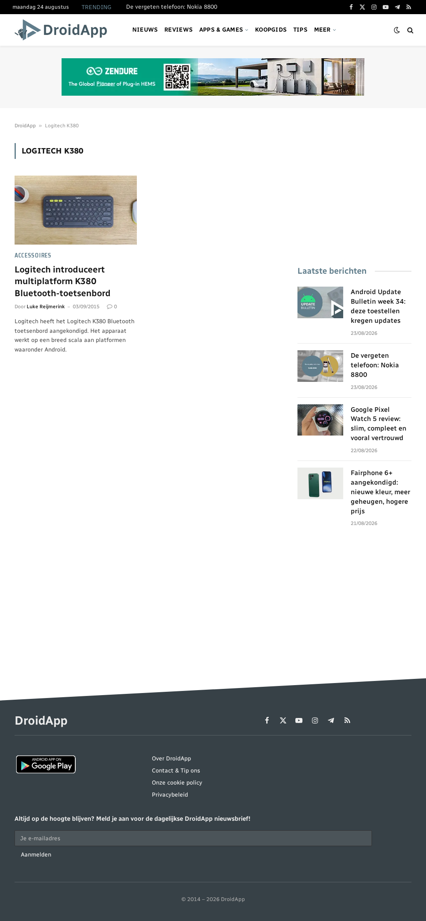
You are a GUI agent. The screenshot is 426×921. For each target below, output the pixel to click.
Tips (300, 29)
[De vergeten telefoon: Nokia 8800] (320, 366)
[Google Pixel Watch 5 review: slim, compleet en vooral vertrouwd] (320, 420)
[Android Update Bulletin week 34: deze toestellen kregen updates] (320, 302)
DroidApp (25, 126)
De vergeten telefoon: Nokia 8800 (171, 6)
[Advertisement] (354, 195)
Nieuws (145, 29)
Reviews (178, 29)
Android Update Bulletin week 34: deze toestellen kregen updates (378, 306)
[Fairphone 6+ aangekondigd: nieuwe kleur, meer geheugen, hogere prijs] (320, 483)
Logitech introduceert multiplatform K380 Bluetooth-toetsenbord (63, 281)
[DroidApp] (63, 30)
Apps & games (221, 29)
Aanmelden (36, 854)
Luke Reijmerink (46, 306)
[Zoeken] (410, 30)
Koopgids (271, 29)
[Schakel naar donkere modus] (397, 30)
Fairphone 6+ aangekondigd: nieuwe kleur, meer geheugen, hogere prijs (380, 492)
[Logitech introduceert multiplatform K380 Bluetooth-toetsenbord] (76, 210)
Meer (322, 29)
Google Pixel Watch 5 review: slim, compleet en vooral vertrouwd (378, 424)
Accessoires (33, 255)
